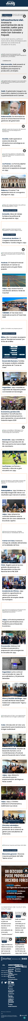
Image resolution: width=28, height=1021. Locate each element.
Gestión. (5, 139)
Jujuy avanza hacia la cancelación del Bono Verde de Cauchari (13, 291)
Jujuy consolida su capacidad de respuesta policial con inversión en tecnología (14, 389)
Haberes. (4, 190)
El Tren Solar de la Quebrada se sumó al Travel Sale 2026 (14, 315)
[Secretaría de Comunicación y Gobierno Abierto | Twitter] (5, 982)
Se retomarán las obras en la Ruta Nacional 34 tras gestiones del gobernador (13, 119)
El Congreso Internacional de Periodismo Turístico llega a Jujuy (14, 240)
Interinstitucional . (9, 749)
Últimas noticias (24, 966)
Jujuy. (4, 288)
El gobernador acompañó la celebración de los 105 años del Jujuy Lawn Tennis (21, 949)
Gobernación (7, 15)
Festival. (4, 263)
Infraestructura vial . (12, 20)
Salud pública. (6, 490)
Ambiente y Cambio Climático (11, 995)
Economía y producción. (10, 412)
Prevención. (6, 646)
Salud (4, 486)
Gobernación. (6, 116)
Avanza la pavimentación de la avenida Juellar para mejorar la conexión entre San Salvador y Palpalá (12, 28)
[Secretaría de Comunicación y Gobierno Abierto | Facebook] (2, 982)
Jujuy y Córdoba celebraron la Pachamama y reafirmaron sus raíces (11, 804)
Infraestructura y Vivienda (12, 694)
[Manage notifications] (24, 1018)
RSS (2, 1013)
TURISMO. (6, 313)
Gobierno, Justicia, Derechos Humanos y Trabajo (11, 1001)
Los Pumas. (6, 164)
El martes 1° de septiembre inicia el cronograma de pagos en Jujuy (13, 192)
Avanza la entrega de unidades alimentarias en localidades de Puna (14, 543)
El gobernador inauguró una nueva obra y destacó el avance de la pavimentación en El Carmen (14, 93)
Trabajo (10, 973)
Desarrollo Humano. (10, 361)
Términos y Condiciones (6, 1011)
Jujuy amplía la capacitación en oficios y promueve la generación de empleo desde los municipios (13, 595)
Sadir (18, 916)
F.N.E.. (3, 565)
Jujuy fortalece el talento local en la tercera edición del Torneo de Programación (7, 949)
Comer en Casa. (8, 541)
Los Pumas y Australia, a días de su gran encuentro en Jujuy (12, 468)
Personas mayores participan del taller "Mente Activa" (13, 856)
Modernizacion (12, 1006)
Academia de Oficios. (10, 591)
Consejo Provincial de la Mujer (11, 821)
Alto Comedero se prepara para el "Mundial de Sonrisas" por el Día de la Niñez (13, 339)
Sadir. (3, 91)
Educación (11, 983)
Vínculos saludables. (10, 825)
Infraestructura (12, 979)
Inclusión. (6, 214)
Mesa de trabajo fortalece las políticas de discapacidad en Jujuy (12, 216)
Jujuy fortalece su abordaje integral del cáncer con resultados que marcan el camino (13, 493)
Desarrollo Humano (10, 210)
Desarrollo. (6, 440)
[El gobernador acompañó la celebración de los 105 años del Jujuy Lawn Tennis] (21, 940)
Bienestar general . (9, 854)
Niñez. (3, 337)
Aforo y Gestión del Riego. (12, 698)
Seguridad (11, 985)
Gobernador (21, 941)
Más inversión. (7, 64)
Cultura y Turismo (9, 234)
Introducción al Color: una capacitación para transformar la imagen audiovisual (13, 727)
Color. (3, 725)
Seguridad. (6, 387)
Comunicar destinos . (10, 238)
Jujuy (4, 916)
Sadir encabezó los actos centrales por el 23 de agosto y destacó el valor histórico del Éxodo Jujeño (20, 925)
